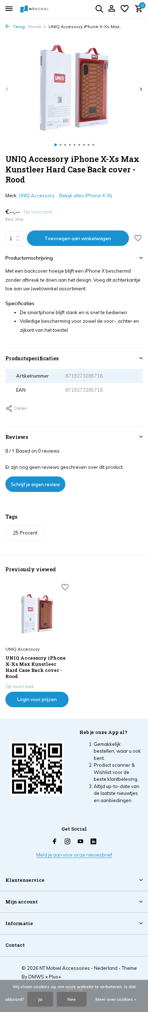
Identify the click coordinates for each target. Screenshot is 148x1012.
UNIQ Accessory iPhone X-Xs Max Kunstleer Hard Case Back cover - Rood (35, 667)
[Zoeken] (99, 8)
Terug (18, 26)
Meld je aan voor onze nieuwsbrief (74, 855)
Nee (72, 999)
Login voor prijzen (37, 699)
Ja (40, 999)
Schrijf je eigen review (35, 484)
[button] (55, 145)
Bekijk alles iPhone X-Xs (85, 195)
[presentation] (7, 89)
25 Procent (25, 533)
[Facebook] (54, 841)
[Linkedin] (93, 841)
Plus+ (55, 977)
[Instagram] (67, 841)
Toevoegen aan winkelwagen (78, 238)
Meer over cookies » (116, 999)
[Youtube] (80, 841)
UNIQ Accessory (37, 195)
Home (34, 26)
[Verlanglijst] (125, 9)
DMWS (36, 977)
